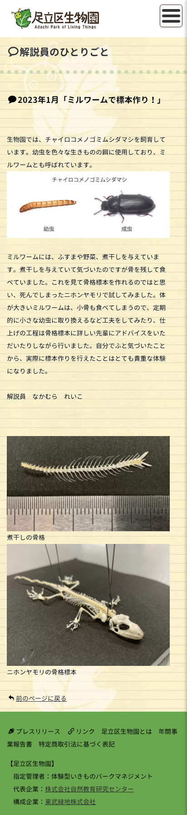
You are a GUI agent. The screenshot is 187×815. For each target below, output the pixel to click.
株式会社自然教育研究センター (89, 789)
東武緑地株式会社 (70, 801)
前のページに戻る (41, 698)
